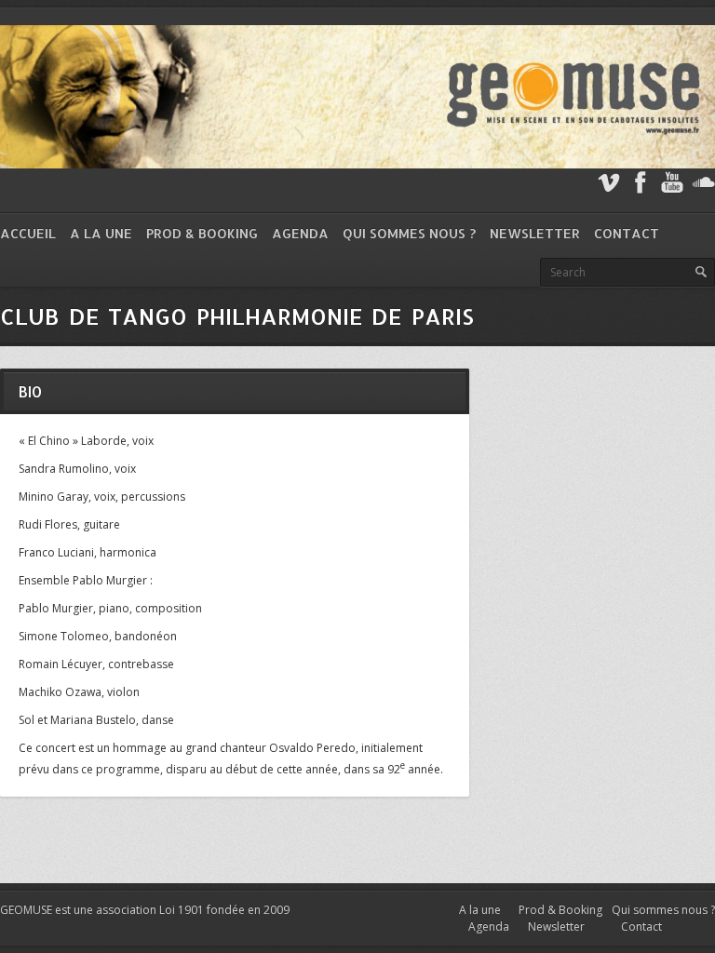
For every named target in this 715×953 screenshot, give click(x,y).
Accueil (28, 233)
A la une (101, 233)
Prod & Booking (202, 233)
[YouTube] (672, 183)
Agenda (300, 233)
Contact (626, 233)
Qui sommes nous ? (409, 233)
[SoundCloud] (704, 183)
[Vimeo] (609, 183)
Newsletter (535, 233)
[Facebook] (640, 183)
